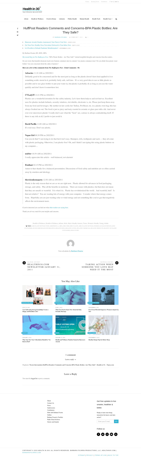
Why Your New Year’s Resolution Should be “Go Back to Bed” (37, 340)
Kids (65, 223)
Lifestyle (62, 19)
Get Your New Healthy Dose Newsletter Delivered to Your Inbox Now (48, 45)
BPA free (66, 226)
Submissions (51, 408)
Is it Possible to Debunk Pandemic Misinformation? (41, 48)
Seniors (79, 223)
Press (49, 405)
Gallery (49, 415)
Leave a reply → (70, 359)
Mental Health (84, 19)
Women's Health (93, 223)
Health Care (107, 19)
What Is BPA (75, 230)
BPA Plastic (74, 226)
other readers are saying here (58, 207)
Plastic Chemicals (84, 228)
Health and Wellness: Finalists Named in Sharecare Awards (70, 340)
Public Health (72, 19)
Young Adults (103, 223)
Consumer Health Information (44, 228)
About (26, 19)
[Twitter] (111, 1)
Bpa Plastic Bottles (86, 226)
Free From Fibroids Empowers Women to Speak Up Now (103, 310)
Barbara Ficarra (61, 37)
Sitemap (81, 455)
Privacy (89, 455)
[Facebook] (98, 434)
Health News (60, 228)
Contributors (104, 1)
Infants (61, 223)
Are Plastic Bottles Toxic (41, 226)
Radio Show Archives (53, 419)
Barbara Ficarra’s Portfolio (55, 417)
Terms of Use (101, 455)
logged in (34, 378)
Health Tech (96, 19)
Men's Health (72, 223)
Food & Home (51, 19)
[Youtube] (116, 1)
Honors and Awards (53, 422)
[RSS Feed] (115, 434)
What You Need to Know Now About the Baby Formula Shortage (69, 310)
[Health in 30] (33, 8)
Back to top (113, 455)
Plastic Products (97, 228)
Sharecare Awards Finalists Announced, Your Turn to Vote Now (46, 42)
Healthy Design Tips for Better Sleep (99, 340)
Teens (85, 223)
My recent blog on (35, 57)
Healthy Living (71, 228)
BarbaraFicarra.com (32, 452)
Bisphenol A (55, 226)
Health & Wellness (37, 19)
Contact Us (50, 403)
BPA (61, 226)
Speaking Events (95, 1)
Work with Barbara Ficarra (55, 412)
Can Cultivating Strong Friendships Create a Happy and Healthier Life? (35, 310)
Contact (87, 1)
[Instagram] (113, 1)
